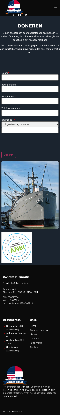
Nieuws (33, 334)
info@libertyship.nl (14, 49)
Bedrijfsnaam (8, 84)
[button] (55, 7)
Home (33, 325)
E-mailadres (8, 96)
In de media (36, 342)
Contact (34, 347)
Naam (5, 73)
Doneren (34, 338)
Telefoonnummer (10, 108)
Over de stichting (39, 330)
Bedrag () (8, 120)
